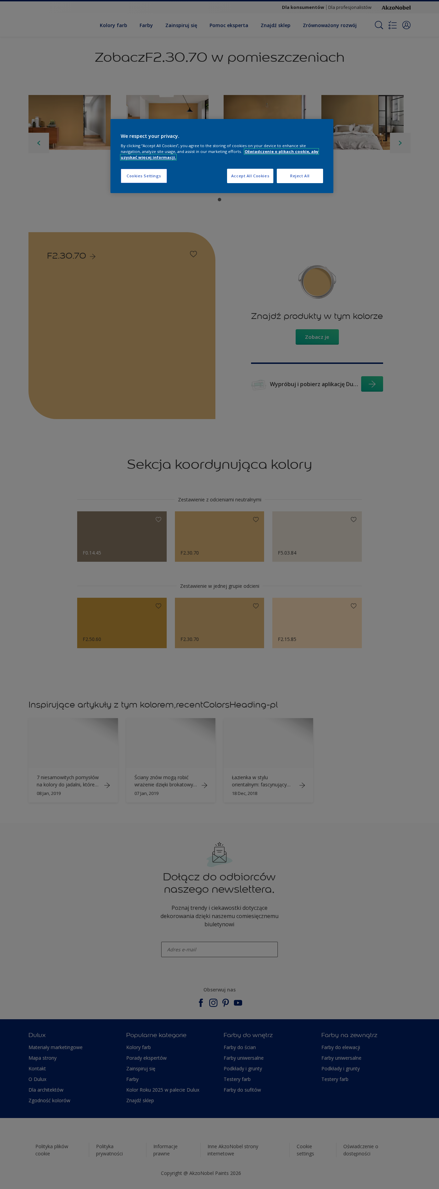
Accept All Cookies (250, 175)
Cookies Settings (144, 175)
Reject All (300, 175)
